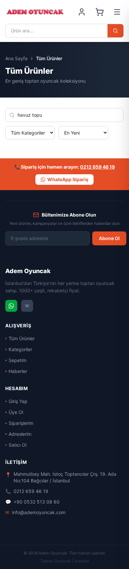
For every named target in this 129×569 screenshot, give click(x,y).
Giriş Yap (18, 401)
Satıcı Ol (17, 445)
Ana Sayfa (16, 58)
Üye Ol (16, 412)
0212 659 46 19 (97, 167)
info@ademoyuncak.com (35, 512)
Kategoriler (20, 349)
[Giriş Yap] (82, 12)
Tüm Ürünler (22, 338)
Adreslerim (20, 434)
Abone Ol (109, 238)
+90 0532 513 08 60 (32, 502)
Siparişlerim (21, 423)
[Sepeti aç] (100, 12)
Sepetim (17, 360)
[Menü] (117, 12)
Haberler (18, 371)
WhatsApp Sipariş (67, 179)
